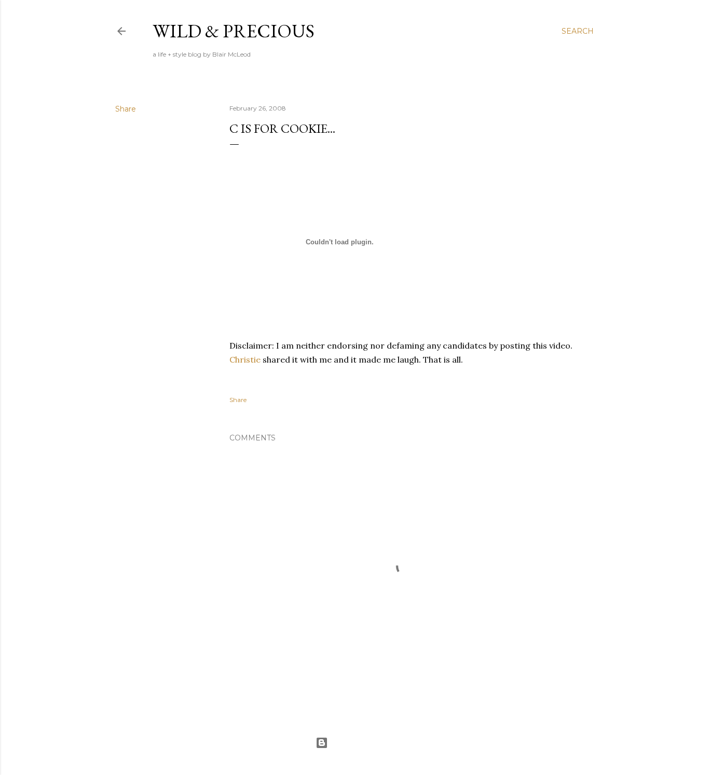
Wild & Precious (234, 31)
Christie (246, 359)
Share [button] (125, 109)
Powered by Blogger (362, 742)
